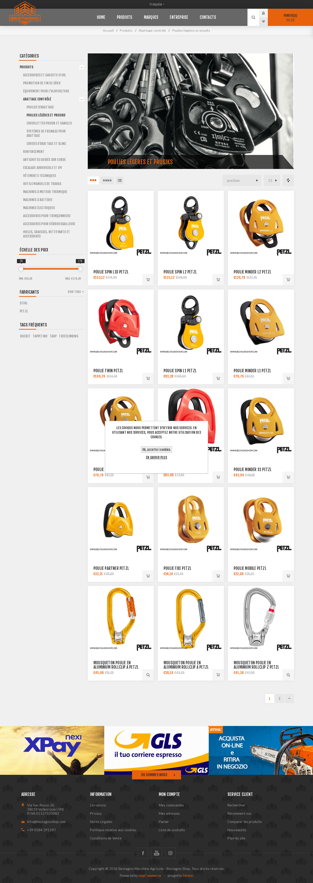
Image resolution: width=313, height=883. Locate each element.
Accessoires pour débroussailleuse (49, 224)
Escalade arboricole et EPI (42, 168)
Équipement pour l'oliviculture (46, 91)
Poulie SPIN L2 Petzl (180, 272)
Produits (26, 67)
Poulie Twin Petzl (108, 370)
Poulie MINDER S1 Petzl (253, 469)
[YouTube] (156, 853)
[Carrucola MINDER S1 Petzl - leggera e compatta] (261, 421)
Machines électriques (39, 208)
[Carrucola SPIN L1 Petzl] (191, 323)
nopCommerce (150, 875)
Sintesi (188, 875)
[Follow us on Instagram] (170, 853)
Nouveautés (236, 830)
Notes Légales (101, 822)
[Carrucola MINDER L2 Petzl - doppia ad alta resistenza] (261, 224)
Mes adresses (169, 813)
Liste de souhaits (172, 830)
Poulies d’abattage (40, 107)
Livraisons (98, 805)
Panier (290, 17)
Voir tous (74, 292)
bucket (25, 336)
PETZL (24, 311)
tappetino (40, 336)
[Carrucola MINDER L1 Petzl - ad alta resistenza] (261, 323)
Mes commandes (171, 805)
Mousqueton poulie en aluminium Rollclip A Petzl (186, 665)
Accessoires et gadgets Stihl (44, 75)
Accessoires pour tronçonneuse (47, 216)
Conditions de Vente (105, 838)
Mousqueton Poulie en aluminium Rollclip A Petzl (116, 665)
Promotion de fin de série (42, 83)
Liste (120, 180)
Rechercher (236, 805)
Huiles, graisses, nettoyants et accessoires (46, 234)
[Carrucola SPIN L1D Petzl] (121, 224)
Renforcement (33, 151)
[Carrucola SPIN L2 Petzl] (191, 224)
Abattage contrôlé (37, 99)
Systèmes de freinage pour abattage (46, 133)
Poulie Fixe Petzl (177, 568)
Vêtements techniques (39, 176)
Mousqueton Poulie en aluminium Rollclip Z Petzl (256, 665)
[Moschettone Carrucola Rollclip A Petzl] (121, 619)
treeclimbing (68, 336)
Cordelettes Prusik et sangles (49, 123)
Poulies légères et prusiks (46, 115)
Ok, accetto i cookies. (156, 450)
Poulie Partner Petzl (111, 568)
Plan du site (236, 838)
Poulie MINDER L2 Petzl (252, 272)
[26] (21, 269)
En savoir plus (156, 457)
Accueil (108, 30)
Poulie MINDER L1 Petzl (252, 370)
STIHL (23, 303)
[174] (80, 269)
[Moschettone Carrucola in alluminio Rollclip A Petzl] (191, 619)
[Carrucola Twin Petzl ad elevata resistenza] (121, 323)
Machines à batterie (37, 200)
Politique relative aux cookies (113, 830)
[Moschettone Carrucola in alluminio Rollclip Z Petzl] (261, 619)
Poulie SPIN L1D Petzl (111, 272)
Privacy (96, 813)
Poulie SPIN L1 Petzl (180, 370)
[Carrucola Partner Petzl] (121, 520)
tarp (53, 336)
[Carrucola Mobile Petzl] (261, 520)
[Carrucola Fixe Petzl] (191, 520)
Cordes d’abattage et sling (46, 143)
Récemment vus (239, 813)
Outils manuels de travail (42, 184)
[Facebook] (142, 853)
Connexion (267, 13)
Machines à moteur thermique (45, 192)
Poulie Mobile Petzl (250, 568)
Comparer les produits (288, 180)
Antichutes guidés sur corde (44, 159)
